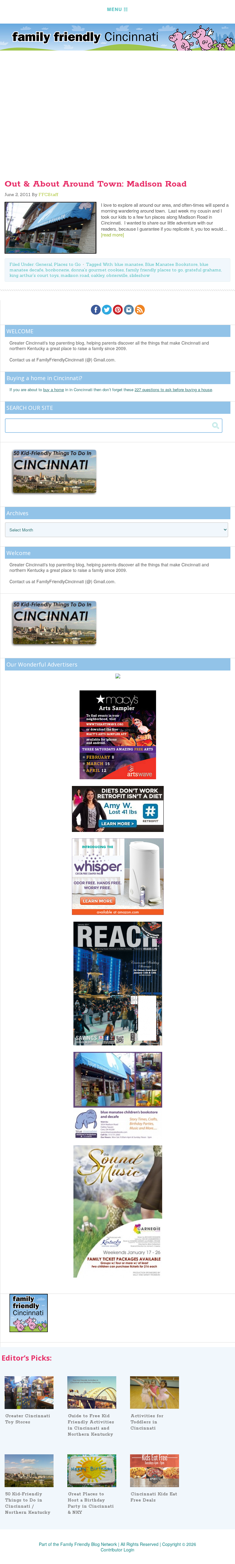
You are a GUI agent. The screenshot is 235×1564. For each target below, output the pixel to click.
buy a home (53, 389)
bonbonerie (57, 270)
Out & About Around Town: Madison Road (96, 184)
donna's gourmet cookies (97, 270)
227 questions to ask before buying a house (173, 389)
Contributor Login (117, 1550)
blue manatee (128, 264)
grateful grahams (203, 270)
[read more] (112, 234)
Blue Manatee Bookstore (171, 264)
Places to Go (67, 264)
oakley (97, 275)
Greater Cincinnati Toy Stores (27, 1419)
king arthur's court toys (34, 275)
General (43, 264)
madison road (75, 275)
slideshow (139, 275)
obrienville (117, 275)
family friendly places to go (154, 270)
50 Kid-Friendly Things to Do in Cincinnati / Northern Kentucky (27, 1503)
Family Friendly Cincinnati (117, 37)
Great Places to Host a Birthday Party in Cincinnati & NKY (91, 1503)
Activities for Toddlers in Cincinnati (146, 1422)
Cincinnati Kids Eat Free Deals (153, 1497)
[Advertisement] (117, 123)
